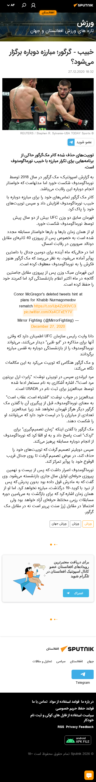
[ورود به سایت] (33, 5)
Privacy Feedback (80, 727)
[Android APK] (78, 741)
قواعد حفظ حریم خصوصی (75, 708)
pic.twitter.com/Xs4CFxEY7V (48, 312)
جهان (90, 661)
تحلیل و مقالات (42, 661)
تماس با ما (40, 702)
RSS (61, 727)
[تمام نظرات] (89, 775)
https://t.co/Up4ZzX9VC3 (55, 307)
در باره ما (87, 701)
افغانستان (76, 661)
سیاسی (60, 661)
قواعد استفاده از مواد (64, 701)
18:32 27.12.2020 (81, 72)
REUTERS (27, 134)
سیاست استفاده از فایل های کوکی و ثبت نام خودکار (62, 718)
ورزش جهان (59, 524)
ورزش (88, 524)
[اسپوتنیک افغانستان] (84, 7)
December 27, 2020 (48, 327)
